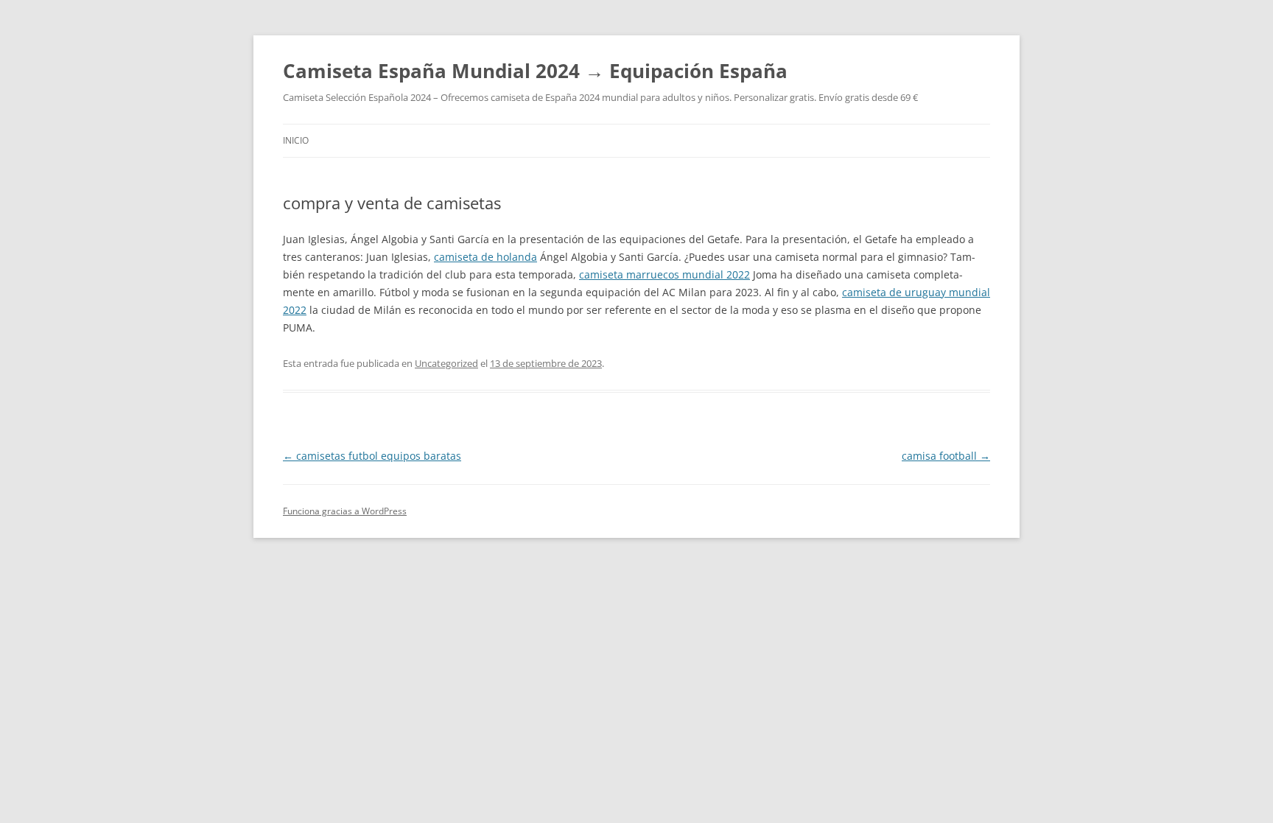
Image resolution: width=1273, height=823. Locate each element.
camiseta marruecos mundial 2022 (664, 274)
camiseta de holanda (485, 257)
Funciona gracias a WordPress (345, 511)
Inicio (296, 140)
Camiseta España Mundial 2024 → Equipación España (535, 70)
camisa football (946, 456)
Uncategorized (446, 363)
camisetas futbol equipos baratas (372, 456)
